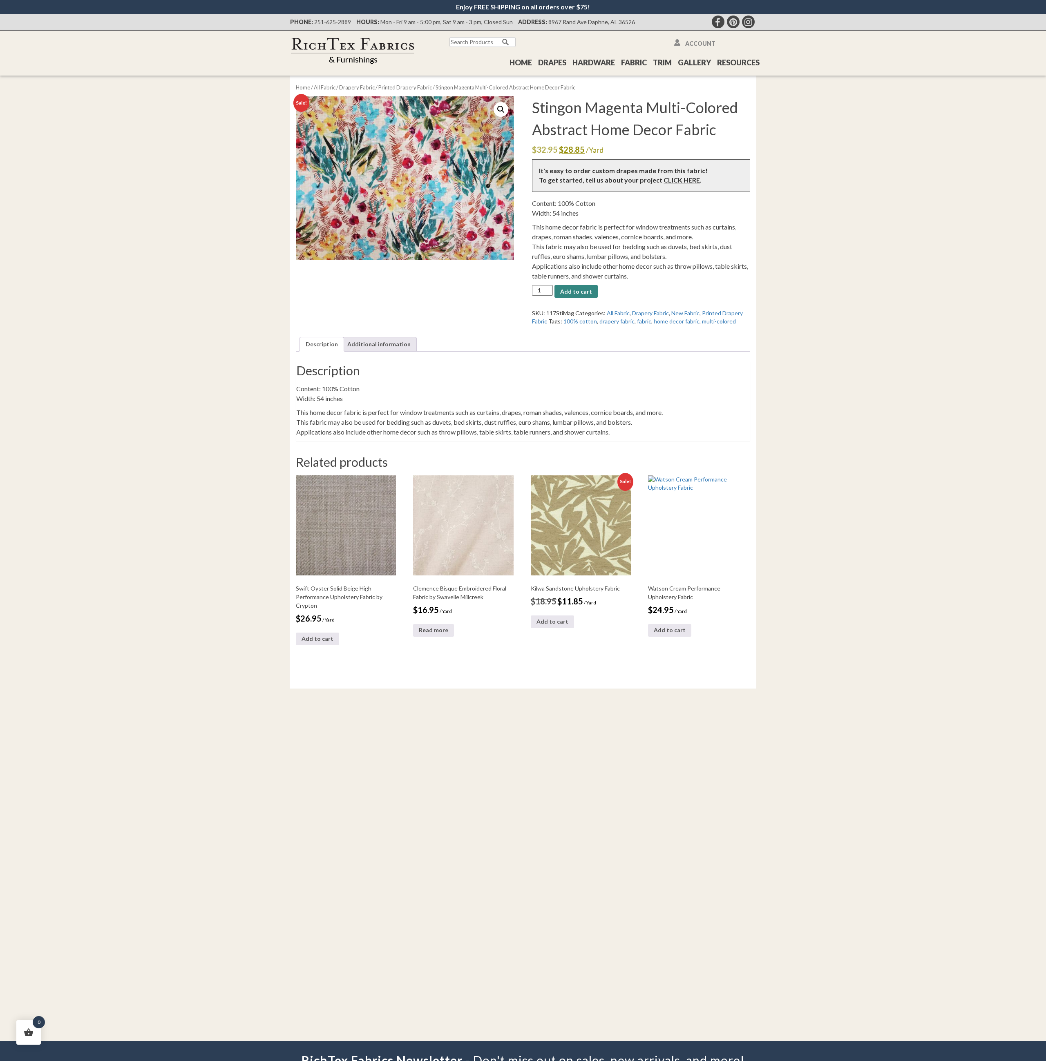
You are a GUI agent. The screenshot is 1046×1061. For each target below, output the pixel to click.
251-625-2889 (332, 21)
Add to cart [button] (317, 638)
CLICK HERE (682, 180)
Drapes (552, 62)
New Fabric (685, 313)
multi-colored (719, 321)
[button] (501, 109)
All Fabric (324, 87)
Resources (738, 62)
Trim (662, 62)
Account (700, 43)
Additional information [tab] (379, 344)
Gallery (694, 62)
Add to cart (576, 291)
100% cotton (580, 321)
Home (521, 62)
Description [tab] (322, 344)
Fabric (634, 62)
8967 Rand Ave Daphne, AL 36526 (591, 21)
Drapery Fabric (357, 87)
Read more (433, 629)
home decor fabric (677, 321)
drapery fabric (617, 321)
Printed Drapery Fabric (405, 87)
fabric (644, 321)
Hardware (593, 62)
